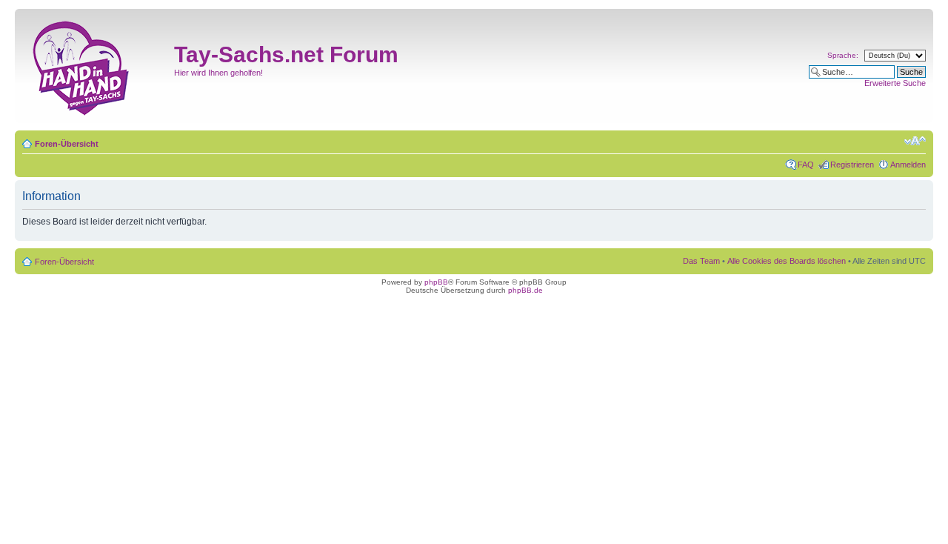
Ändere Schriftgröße (915, 140)
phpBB (436, 282)
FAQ (806, 164)
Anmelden (908, 164)
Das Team (701, 260)
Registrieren (852, 164)
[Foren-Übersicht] (96, 66)
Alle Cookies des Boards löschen (786, 260)
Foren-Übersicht (67, 143)
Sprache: (842, 55)
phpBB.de (525, 290)
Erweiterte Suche (895, 83)
